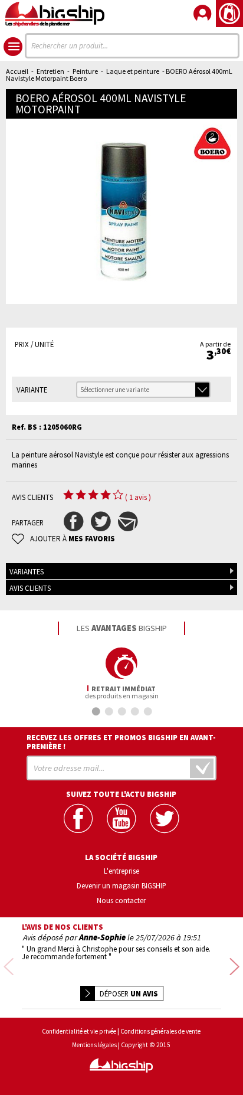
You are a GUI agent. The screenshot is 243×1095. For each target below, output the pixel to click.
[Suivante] (234, 967)
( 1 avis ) (138, 497)
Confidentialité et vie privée (79, 1031)
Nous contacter (121, 900)
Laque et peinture (132, 71)
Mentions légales (94, 1045)
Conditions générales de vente (160, 1031)
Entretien (50, 71)
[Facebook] (78, 818)
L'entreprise (121, 870)
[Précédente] (8, 967)
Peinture (85, 71)
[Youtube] (121, 818)
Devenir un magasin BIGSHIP (121, 885)
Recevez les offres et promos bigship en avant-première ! (121, 742)
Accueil (17, 71)
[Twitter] (164, 818)
